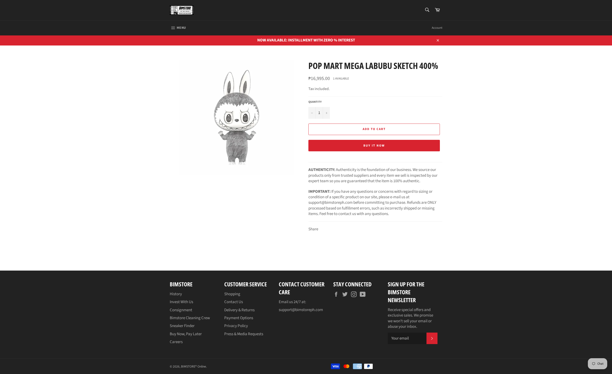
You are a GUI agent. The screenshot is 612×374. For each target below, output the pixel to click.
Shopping (232, 294)
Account (437, 28)
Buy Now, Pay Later (186, 334)
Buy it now (374, 145)
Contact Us (233, 302)
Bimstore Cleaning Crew (190, 318)
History (176, 294)
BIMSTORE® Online (193, 366)
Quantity (315, 102)
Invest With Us (181, 302)
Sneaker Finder (182, 326)
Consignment (181, 310)
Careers (176, 342)
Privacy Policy (236, 326)
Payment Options (238, 318)
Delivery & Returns (239, 310)
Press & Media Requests (243, 334)
